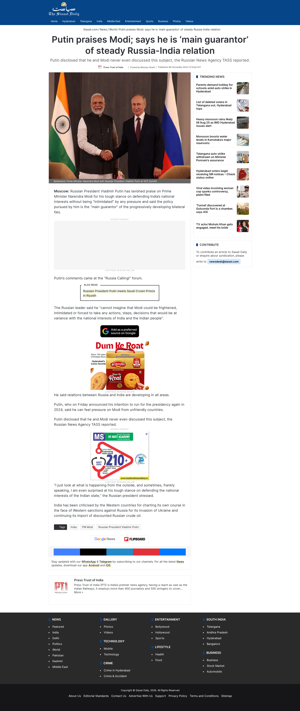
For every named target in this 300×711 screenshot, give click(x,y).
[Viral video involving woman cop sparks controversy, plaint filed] (243, 191)
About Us (75, 696)
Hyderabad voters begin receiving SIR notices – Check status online (215, 174)
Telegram (105, 561)
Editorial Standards (96, 696)
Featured (58, 626)
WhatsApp (89, 561)
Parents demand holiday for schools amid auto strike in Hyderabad (214, 88)
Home (54, 21)
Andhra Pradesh (217, 632)
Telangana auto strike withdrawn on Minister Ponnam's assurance (211, 157)
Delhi (55, 638)
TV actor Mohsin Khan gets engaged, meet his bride (214, 226)
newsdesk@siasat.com (224, 261)
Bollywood (162, 626)
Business (163, 21)
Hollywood (162, 632)
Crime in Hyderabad (117, 670)
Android (94, 565)
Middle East (113, 21)
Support (160, 696)
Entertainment (133, 21)
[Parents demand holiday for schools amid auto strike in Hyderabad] (243, 88)
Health (159, 654)
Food (158, 660)
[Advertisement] (120, 245)
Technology (111, 654)
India (99, 21)
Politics (57, 644)
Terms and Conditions (204, 696)
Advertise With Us (141, 696)
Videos (189, 21)
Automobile (214, 671)
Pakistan (58, 655)
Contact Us (118, 696)
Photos (177, 21)
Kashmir (57, 661)
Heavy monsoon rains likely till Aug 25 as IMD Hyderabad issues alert (215, 122)
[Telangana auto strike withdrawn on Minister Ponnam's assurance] (243, 157)
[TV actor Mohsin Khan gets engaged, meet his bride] (243, 226)
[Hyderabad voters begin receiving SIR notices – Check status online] (243, 174)
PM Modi (87, 527)
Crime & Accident (115, 676)
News (103, 29)
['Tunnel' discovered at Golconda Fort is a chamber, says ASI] (243, 209)
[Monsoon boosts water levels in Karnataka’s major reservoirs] (243, 140)
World (113, 29)
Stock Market (215, 666)
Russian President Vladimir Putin (118, 527)
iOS (108, 565)
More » (78, 592)
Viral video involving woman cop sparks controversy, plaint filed (215, 191)
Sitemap (226, 696)
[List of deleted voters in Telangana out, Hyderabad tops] (243, 105)
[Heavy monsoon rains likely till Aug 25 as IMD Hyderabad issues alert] (243, 123)
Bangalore (213, 644)
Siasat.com (90, 29)
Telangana (86, 21)
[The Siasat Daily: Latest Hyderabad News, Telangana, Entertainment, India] (64, 9)
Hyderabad (68, 21)
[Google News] (105, 539)
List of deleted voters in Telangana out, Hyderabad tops (213, 105)
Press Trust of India (113, 67)
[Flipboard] (135, 539)
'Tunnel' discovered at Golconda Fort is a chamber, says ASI (214, 209)
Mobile (108, 648)
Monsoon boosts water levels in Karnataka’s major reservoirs (213, 140)
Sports (149, 21)
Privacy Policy (178, 696)
